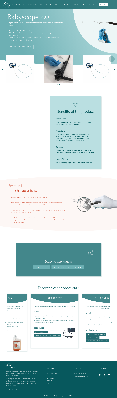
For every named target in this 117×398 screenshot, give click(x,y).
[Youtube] (109, 374)
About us (78, 4)
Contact (92, 4)
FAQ (48, 383)
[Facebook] (99, 374)
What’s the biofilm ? (26, 4)
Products (44, 4)
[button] (21, 47)
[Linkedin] (104, 374)
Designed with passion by (61, 396)
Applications (61, 4)
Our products (51, 376)
